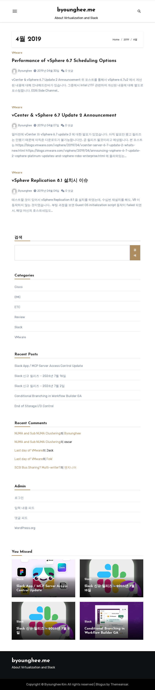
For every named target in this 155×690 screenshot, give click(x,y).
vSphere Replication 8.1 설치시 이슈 (50, 180)
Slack (18, 327)
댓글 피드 (21, 518)
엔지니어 (70, 467)
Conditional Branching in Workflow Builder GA (48, 396)
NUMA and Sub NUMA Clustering (37, 433)
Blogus (101, 684)
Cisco (18, 287)
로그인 (19, 498)
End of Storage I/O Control (34, 406)
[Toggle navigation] (15, 11)
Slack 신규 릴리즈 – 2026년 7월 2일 (40, 386)
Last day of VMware (29, 450)
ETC (17, 307)
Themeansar (119, 684)
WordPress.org (25, 528)
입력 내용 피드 (25, 508)
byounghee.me (76, 10)
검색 (18, 237)
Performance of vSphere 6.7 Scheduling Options (64, 61)
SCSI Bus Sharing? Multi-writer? (37, 467)
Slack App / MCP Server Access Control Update (49, 366)
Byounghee (25, 70)
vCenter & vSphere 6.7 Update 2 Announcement (64, 115)
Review (20, 317)
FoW (49, 459)
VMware (17, 53)
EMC (18, 297)
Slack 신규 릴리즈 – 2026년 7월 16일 (40, 376)
